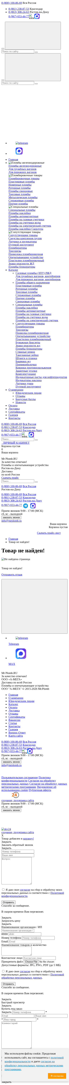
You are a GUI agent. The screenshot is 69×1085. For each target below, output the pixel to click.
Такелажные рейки (27, 355)
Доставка (14, 408)
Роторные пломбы (19, 187)
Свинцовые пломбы (28, 301)
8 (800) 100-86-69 (11, 2)
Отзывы (20, 396)
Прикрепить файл (12, 961)
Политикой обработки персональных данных (32, 976)
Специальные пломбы (29, 304)
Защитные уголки (26, 370)
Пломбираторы (17, 247)
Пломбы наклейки (19, 213)
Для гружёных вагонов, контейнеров (38, 276)
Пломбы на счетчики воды (24, 222)
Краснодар (29, 427)
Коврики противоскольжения (33, 367)
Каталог (13, 269)
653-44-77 (11, 434)
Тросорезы (14, 250)
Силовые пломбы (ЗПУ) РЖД (33, 273)
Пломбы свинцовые (20, 191)
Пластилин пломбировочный (26, 260)
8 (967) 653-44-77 (18, 16)
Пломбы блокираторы (21, 266)
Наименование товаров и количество (23, 944)
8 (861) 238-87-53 (18, 8)
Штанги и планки (26, 358)
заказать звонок (11, 517)
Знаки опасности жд (28, 345)
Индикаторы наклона (29, 380)
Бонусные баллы (26, 399)
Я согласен (57, 1075)
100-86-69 (11, 424)
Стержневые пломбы (21, 200)
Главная (13, 159)
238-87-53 (11, 427)
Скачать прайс (10, 477)
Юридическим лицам (28, 392)
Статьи (12, 723)
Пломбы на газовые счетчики (26, 219)
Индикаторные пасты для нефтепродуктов (41, 377)
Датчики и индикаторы (22, 241)
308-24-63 (11, 430)
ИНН (4, 934)
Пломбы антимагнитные (23, 216)
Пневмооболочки (26, 364)
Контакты (14, 418)
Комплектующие (26, 373)
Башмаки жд (23, 361)
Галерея (13, 414)
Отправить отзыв (11, 574)
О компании (15, 389)
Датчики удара (24, 383)
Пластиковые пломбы (21, 181)
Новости (21, 402)
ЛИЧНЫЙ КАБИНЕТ (15, 442)
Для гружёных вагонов (22, 168)
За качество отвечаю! (14, 461)
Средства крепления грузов (25, 238)
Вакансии (14, 719)
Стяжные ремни (25, 351)
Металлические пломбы (23, 197)
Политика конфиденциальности (26, 779)
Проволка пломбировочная (32, 332)
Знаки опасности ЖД (21, 263)
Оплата (12, 405)
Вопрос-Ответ (17, 732)
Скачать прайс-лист (49, 532)
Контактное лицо (11, 957)
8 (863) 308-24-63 (18, 12)
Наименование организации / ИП (21, 927)
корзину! (28, 838)
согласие (25, 889)
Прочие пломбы (18, 203)
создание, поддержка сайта (17, 800)
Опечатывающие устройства (25, 257)
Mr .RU (9, 458)
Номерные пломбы (19, 184)
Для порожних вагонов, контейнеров (38, 279)
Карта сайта (15, 735)
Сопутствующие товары (30, 323)
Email (4, 941)
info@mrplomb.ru (11, 520)
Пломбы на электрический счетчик (29, 225)
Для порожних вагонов (22, 172)
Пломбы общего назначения (33, 282)
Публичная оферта (40, 790)
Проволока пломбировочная (25, 254)
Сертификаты (16, 411)
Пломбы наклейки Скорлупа (25, 228)
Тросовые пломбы (19, 194)
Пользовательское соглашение (19, 777)
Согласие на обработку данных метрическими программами (34, 785)
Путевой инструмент (21, 244)
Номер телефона (11, 937)
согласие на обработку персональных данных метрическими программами (34, 1065)
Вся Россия (29, 424)
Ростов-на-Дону (32, 430)
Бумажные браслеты (28, 342)
